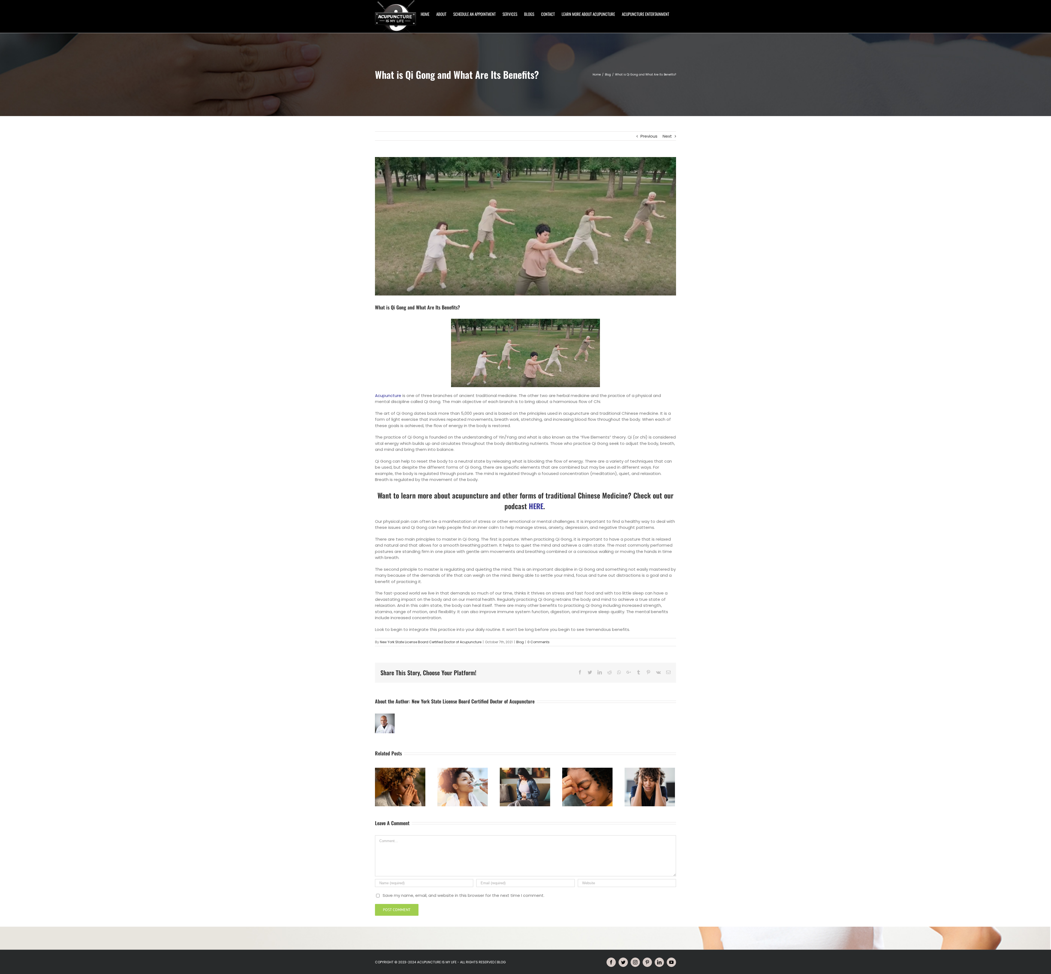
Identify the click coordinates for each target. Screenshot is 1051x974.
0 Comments (538, 642)
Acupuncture (388, 395)
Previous (648, 136)
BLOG (501, 962)
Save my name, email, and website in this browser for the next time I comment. (463, 895)
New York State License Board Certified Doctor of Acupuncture (430, 642)
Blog (520, 642)
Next (667, 136)
